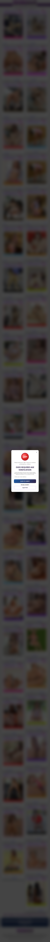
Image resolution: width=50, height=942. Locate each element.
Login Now (25, 487)
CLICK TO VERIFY (25, 481)
